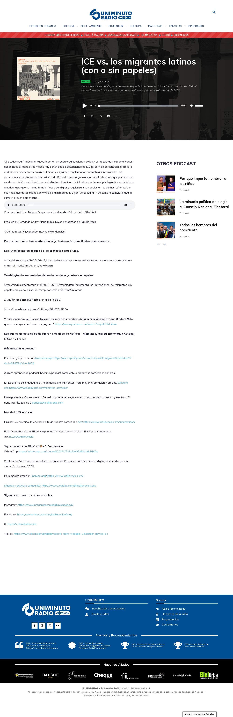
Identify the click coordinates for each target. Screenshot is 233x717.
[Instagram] (42, 626)
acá (80, 422)
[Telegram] (108, 116)
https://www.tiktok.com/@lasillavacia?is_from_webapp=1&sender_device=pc (61, 533)
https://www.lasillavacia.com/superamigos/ (109, 422)
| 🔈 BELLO (163, 35)
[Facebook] (84, 116)
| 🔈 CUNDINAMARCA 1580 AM (119, 35)
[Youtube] (58, 626)
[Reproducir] (84, 105)
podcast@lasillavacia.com (47, 402)
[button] (214, 12)
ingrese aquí (39, 475)
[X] (100, 116)
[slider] (199, 106)
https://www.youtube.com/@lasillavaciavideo (69, 485)
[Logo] (110, 15)
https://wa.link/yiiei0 (21, 436)
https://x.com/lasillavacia (22, 524)
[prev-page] (159, 245)
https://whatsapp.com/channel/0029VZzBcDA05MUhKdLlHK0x (58, 451)
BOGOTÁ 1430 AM (93, 35)
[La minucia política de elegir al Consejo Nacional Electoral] (166, 207)
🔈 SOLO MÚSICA (179, 35)
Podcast (86, 81)
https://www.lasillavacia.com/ (65, 475)
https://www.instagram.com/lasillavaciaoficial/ (45, 505)
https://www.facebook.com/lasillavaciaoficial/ (44, 514)
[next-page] (164, 245)
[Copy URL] (116, 116)
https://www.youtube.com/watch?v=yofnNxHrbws (86, 324)
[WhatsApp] (92, 116)
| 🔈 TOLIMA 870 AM (146, 35)
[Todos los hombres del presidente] (166, 230)
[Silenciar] (191, 106)
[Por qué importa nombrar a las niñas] (166, 184)
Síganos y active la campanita (22, 485)
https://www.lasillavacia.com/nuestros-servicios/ (38, 387)
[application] (142, 105)
